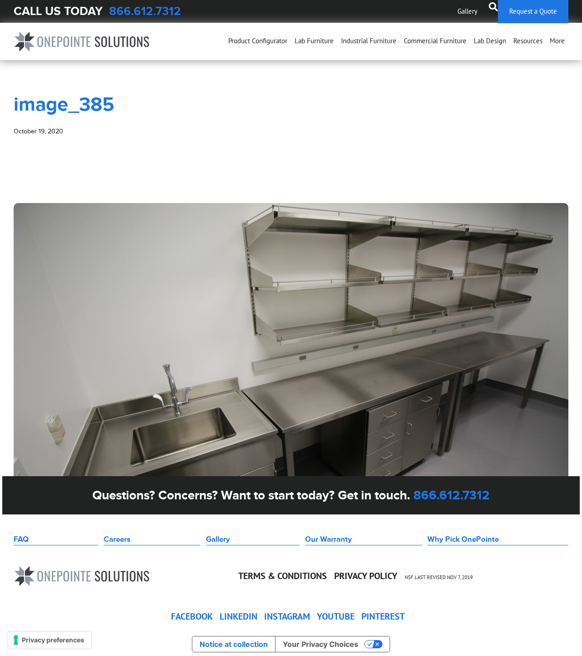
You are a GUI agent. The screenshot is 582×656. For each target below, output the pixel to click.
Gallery (467, 11)
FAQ (21, 539)
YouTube (336, 616)
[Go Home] (82, 41)
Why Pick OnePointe (463, 539)
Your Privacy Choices (320, 644)
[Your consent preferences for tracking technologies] (49, 640)
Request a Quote (533, 11)
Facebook (192, 616)
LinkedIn (238, 616)
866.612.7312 (145, 11)
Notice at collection (234, 644)
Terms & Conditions (282, 576)
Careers (117, 539)
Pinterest (383, 616)
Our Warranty (328, 539)
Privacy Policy (365, 576)
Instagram (287, 616)
